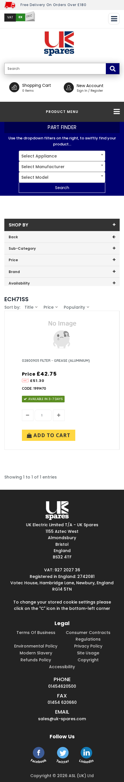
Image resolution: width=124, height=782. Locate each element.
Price (49, 307)
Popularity (74, 307)
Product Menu (62, 111)
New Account (90, 86)
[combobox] (62, 156)
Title (29, 307)
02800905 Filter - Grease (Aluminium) (56, 360)
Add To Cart (51, 435)
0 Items (28, 91)
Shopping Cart (36, 85)
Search (62, 188)
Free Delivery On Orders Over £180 (53, 4)
